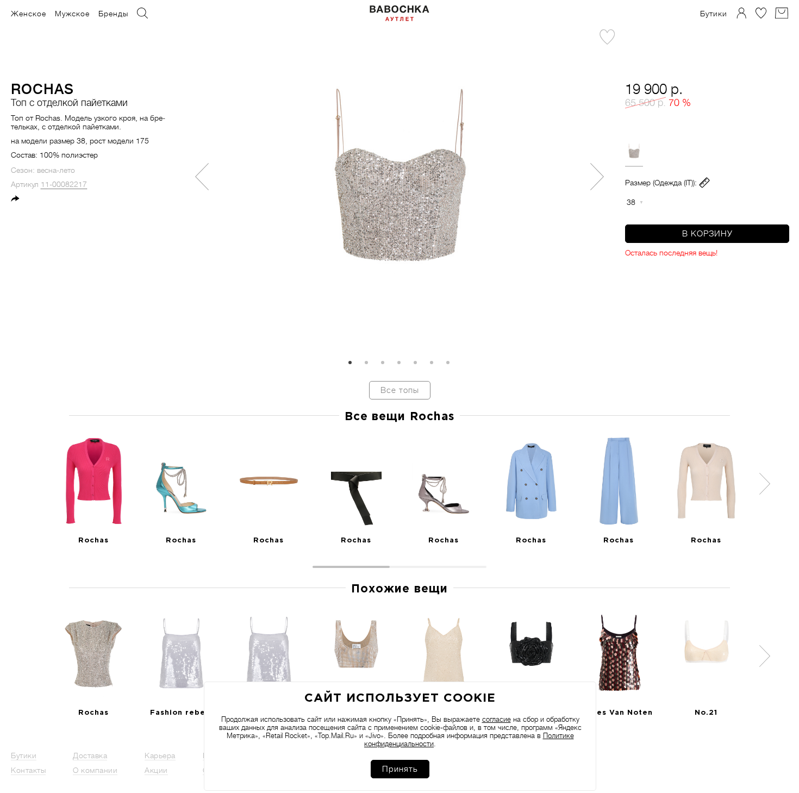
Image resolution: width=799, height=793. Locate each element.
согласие (496, 719)
